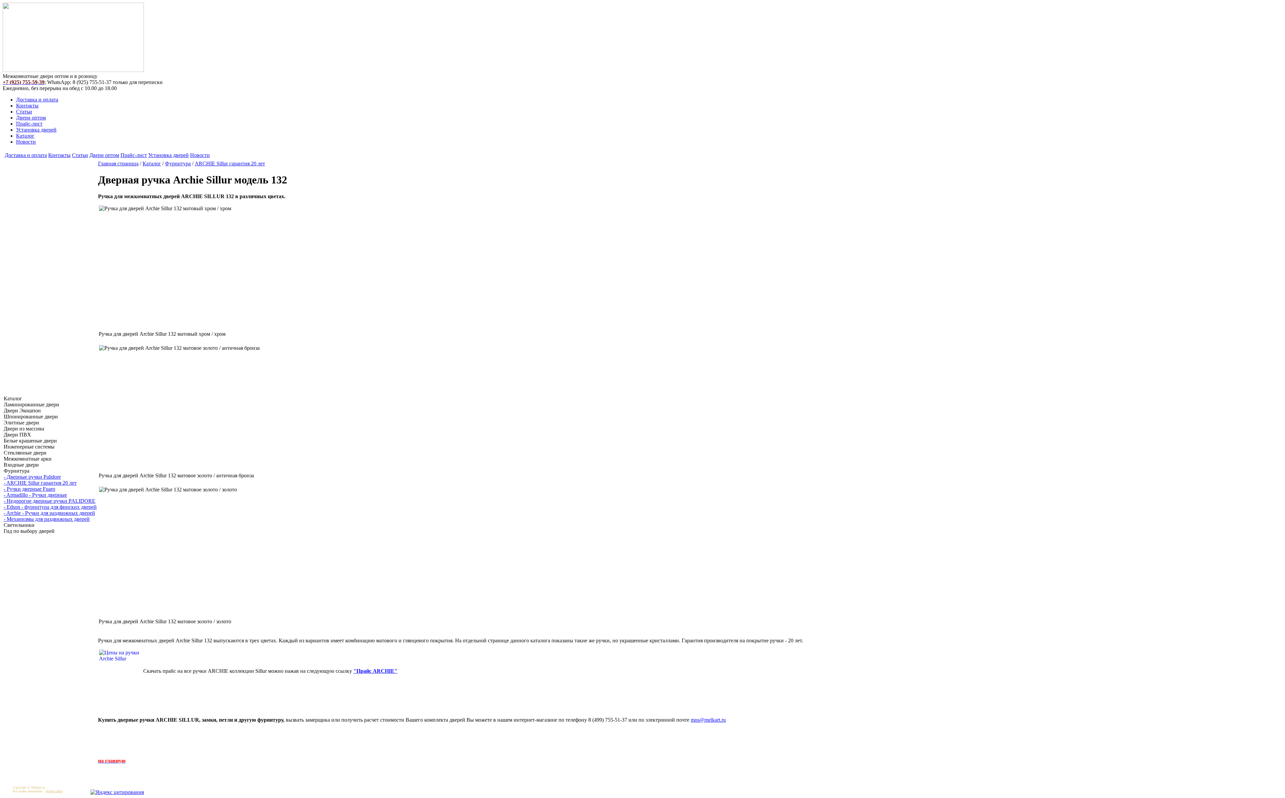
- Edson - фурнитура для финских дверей (50, 507)
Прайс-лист (29, 124)
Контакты (27, 105)
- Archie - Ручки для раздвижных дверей (49, 513)
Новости (26, 142)
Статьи (24, 111)
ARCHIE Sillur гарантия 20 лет (230, 163)
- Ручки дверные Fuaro (29, 489)
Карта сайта (54, 791)
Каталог (25, 136)
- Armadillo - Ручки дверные (35, 495)
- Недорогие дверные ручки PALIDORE (49, 501)
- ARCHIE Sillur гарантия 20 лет (40, 483)
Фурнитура (178, 163)
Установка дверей (36, 130)
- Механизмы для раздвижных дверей (47, 519)
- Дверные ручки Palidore (32, 477)
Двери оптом (31, 118)
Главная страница (118, 163)
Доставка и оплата (37, 99)
